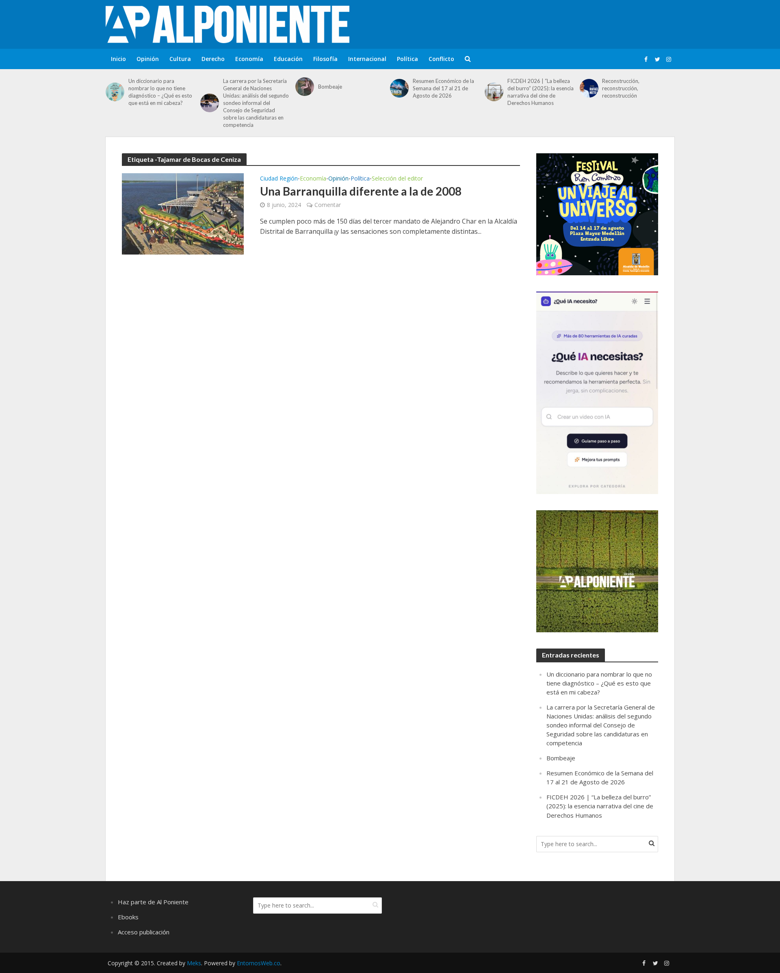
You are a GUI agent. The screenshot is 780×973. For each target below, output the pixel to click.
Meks (194, 963)
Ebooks (128, 917)
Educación (288, 59)
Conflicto (441, 59)
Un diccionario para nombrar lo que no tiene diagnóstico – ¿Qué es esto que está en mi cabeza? (160, 92)
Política (407, 59)
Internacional (367, 59)
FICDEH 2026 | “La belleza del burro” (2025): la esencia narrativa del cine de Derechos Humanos (540, 92)
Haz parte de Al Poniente (153, 902)
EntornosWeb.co (258, 963)
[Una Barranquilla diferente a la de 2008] (183, 213)
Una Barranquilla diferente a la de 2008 (361, 191)
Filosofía (325, 59)
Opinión (147, 59)
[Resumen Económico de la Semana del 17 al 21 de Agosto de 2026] (399, 88)
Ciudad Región (279, 179)
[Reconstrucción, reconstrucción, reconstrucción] (589, 88)
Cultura (180, 59)
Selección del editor (397, 179)
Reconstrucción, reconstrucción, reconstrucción (620, 88)
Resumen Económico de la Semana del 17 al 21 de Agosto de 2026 (443, 88)
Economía (249, 59)
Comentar (327, 205)
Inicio (118, 59)
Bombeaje (330, 86)
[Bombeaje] (304, 86)
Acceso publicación (143, 932)
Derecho (213, 59)
